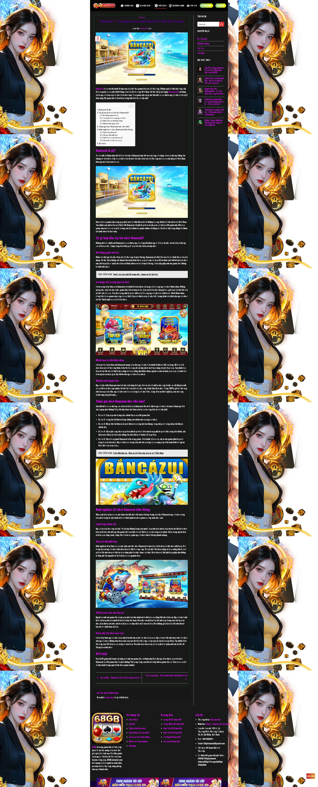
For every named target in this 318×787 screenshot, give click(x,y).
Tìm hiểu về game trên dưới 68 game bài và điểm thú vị (214, 112)
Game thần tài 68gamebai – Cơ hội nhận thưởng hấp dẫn (214, 91)
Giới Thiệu (133, 719)
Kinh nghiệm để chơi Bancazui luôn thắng (116, 129)
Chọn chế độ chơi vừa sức (112, 140)
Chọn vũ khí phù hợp (110, 135)
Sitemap (132, 745)
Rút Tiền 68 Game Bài (172, 732)
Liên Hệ (132, 723)
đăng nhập (109, 697)
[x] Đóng (310, 776)
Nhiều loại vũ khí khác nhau (113, 121)
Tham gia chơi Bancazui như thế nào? (114, 126)
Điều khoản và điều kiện (139, 732)
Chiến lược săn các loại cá (112, 137)
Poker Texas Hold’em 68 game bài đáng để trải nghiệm (213, 122)
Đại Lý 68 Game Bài (171, 741)
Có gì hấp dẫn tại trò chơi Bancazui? (114, 112)
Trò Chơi (162, 5)
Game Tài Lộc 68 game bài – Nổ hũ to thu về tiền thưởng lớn (214, 80)
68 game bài (174, 91)
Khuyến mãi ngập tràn (111, 123)
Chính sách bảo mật (137, 728)
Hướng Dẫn (145, 5)
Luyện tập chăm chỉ (110, 132)
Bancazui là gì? (105, 109)
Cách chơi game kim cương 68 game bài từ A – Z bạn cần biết (214, 101)
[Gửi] (221, 24)
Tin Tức (193, 5)
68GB (94, 747)
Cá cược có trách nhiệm (139, 736)
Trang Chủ (129, 5)
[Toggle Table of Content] (130, 106)
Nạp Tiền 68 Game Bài (172, 728)
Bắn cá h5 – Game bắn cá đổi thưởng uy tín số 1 (120, 677)
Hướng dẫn (202, 38)
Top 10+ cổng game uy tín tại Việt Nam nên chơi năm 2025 (214, 70)
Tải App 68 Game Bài (172, 736)
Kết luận (102, 143)
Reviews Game (178, 5)
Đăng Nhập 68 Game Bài (173, 723)
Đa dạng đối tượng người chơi (114, 118)
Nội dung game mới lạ (111, 115)
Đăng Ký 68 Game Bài (172, 719)
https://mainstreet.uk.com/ (218, 723)
